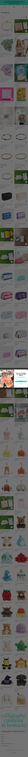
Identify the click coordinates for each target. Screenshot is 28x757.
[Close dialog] (27, 370)
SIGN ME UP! (21, 381)
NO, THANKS (21, 383)
